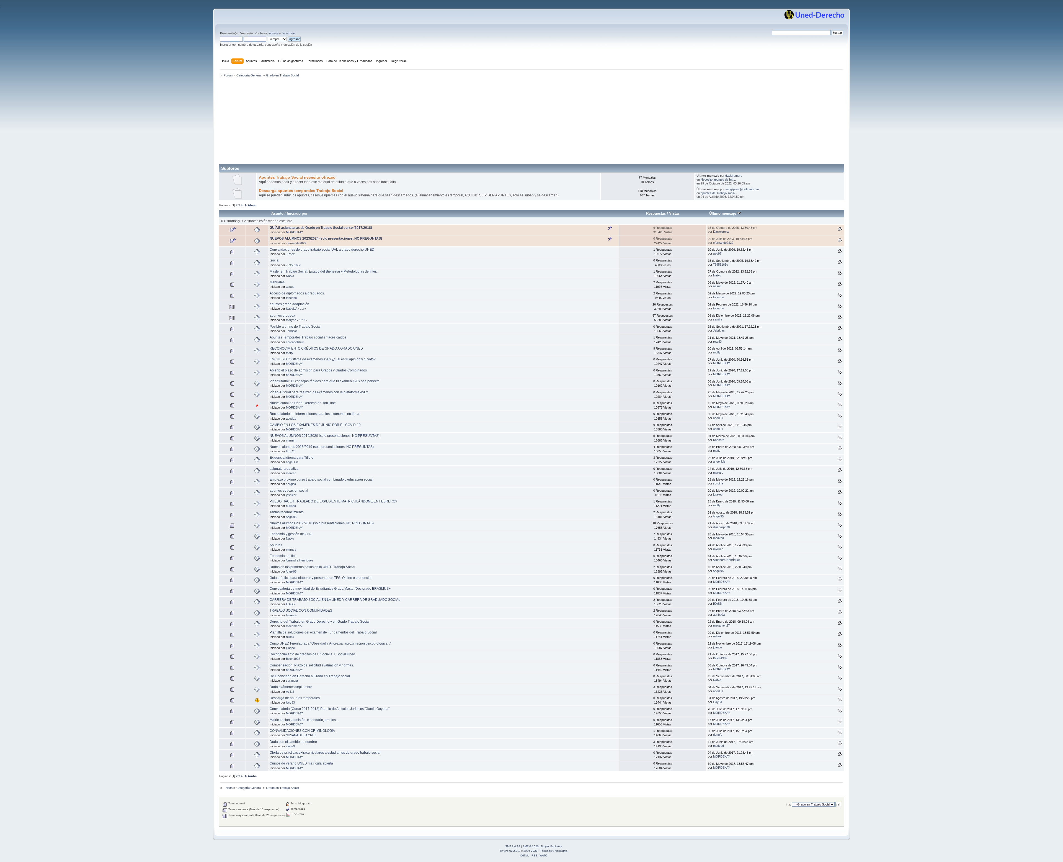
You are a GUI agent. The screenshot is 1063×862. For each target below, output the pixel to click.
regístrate (288, 33)
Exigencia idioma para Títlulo (291, 458)
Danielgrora (721, 231)
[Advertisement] (531, 122)
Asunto (277, 213)
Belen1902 (293, 658)
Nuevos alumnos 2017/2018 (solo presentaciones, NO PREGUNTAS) (322, 523)
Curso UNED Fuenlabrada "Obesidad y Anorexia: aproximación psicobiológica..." (330, 643)
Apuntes (276, 545)
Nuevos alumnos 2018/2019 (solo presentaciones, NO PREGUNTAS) (322, 447)
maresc (291, 473)
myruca (291, 549)
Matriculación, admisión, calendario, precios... (304, 720)
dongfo (717, 734)
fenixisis (291, 615)
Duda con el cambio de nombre (293, 742)
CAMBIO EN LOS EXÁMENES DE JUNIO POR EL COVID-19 (315, 425)
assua (290, 286)
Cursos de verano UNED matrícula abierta (301, 763)
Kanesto (718, 440)
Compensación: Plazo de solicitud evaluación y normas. (312, 665)
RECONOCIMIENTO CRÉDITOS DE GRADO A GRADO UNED (316, 348)
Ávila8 (290, 691)
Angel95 (291, 517)
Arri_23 (290, 451)
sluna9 (290, 746)
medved (718, 538)
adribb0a (719, 614)
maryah (291, 320)
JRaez (290, 254)
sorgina (291, 484)
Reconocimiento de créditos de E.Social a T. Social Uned (312, 654)
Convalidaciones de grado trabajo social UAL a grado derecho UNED (322, 250)
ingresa (273, 33)
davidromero (733, 175)
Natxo (290, 276)
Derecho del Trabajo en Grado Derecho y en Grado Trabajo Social (320, 622)
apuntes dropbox (282, 315)
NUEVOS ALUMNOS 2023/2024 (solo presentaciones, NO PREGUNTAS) (326, 238)
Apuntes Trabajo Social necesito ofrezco (297, 177)
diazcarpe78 (721, 527)
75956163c (293, 265)
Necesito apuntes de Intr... (718, 179)
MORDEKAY (294, 232)
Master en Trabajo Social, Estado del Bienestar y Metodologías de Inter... (324, 271)
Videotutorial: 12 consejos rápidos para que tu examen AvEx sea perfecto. (325, 381)
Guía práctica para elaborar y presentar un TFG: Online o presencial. (321, 578)
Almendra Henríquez (299, 560)
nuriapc (291, 505)
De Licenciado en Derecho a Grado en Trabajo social (310, 676)
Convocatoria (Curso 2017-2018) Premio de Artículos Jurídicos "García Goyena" (329, 709)
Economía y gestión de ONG (291, 534)
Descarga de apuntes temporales (295, 698)
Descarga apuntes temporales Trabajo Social (301, 191)
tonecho (291, 297)
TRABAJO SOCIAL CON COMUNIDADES (301, 610)
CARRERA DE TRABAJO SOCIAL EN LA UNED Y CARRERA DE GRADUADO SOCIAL (335, 600)
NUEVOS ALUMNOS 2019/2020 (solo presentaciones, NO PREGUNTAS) (325, 436)
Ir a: (788, 804)
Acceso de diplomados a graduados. (297, 293)
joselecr (291, 495)
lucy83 (290, 702)
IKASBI (290, 604)
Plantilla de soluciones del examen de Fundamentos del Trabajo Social (323, 632)
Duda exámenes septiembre (291, 687)
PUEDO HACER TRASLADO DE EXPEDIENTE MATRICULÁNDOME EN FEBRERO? (333, 501)
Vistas (674, 213)
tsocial (274, 260)
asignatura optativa (284, 469)
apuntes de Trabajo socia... (719, 193)
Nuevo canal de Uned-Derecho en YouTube (303, 403)
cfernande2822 (296, 243)
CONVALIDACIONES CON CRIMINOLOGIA (302, 731)
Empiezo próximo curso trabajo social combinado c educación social (321, 479)
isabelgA (291, 308)
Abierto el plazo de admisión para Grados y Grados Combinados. (319, 370)
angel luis (292, 462)
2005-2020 (530, 850)
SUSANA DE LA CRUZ (301, 735)
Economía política (283, 556)
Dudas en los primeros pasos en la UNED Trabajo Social (312, 567)
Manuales (277, 282)
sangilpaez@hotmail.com (742, 189)
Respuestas (656, 213)
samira (717, 319)
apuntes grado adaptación (289, 304)
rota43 (717, 341)
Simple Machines (551, 846)
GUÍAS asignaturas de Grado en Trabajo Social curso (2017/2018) (321, 228)
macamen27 (294, 626)
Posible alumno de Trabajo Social (295, 327)
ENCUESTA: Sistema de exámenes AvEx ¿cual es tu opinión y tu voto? (323, 359)
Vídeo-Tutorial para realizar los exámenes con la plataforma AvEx (319, 392)
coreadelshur (295, 342)
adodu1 (291, 418)
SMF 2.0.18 (512, 846)
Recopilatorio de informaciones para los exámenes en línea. (315, 414)
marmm (291, 440)
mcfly (289, 353)
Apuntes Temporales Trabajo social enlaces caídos (308, 337)
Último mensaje (723, 213)
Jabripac (292, 331)
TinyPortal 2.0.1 (510, 850)
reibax (290, 636)
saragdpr (292, 680)
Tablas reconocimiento (287, 512)
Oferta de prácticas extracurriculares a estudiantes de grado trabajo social (325, 753)
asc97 (717, 253)
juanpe (290, 648)
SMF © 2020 (531, 846)
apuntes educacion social (289, 490)
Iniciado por (297, 213)
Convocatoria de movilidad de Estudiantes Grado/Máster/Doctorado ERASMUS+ (330, 589)
